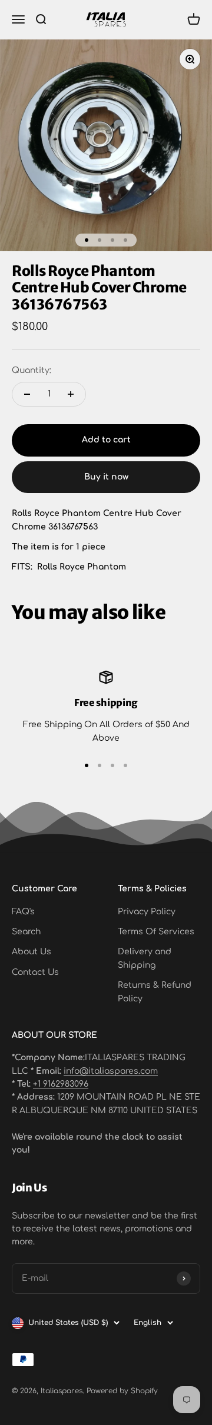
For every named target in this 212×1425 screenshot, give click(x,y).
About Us (31, 951)
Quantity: (31, 370)
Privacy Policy (146, 911)
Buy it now (106, 476)
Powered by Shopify (122, 1391)
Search (26, 931)
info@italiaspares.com (111, 1071)
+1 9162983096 (60, 1084)
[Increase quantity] (70, 394)
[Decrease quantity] (27, 394)
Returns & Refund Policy (154, 992)
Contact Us (35, 972)
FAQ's (23, 911)
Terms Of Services (156, 931)
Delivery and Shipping (144, 958)
